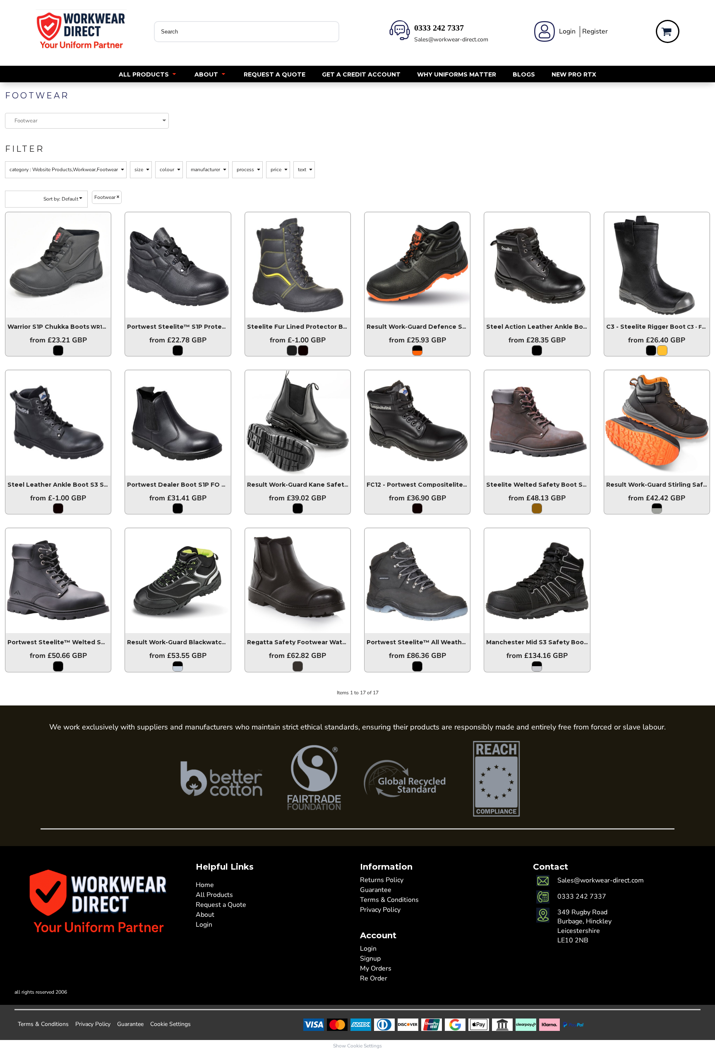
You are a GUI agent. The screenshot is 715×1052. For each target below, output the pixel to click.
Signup (370, 958)
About (205, 914)
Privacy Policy (380, 909)
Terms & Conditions (389, 899)
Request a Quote (221, 904)
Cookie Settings (170, 1024)
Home (205, 884)
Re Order (373, 978)
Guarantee (375, 889)
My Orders (375, 968)
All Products (214, 894)
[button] (148, 74)
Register (595, 31)
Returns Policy (381, 880)
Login (567, 31)
